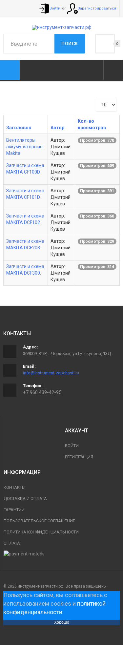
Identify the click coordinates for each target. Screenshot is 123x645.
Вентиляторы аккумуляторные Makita (24, 146)
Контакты (15, 487)
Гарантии (14, 509)
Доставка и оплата (25, 498)
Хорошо (61, 622)
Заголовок (18, 127)
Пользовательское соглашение (39, 520)
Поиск (69, 43)
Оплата (12, 543)
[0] (105, 43)
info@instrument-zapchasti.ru (51, 372)
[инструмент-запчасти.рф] (62, 27)
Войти (72, 445)
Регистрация (79, 456)
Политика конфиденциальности (41, 532)
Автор (57, 127)
